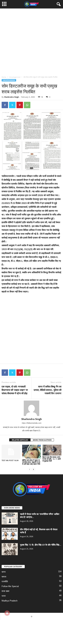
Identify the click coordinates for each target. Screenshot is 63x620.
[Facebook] (5, 105)
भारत (3, 596)
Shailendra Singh (11, 97)
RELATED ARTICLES (20, 440)
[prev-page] (29, 469)
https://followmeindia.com (31, 423)
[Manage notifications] (7, 613)
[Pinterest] (19, 105)
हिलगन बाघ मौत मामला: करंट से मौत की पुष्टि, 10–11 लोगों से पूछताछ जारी (51, 459)
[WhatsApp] (27, 105)
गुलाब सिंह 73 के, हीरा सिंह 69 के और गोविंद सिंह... (40, 544)
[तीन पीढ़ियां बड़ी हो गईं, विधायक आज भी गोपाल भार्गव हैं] (10, 534)
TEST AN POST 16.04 (10, 460)
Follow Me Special (10, 586)
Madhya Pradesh (9, 601)
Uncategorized (14, 77)
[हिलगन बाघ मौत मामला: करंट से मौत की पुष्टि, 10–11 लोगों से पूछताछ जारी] (51, 450)
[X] (12, 105)
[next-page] (33, 469)
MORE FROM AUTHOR (42, 440)
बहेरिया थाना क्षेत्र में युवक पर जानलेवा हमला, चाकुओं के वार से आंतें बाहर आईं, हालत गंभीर (31, 462)
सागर (4, 572)
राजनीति (5, 581)
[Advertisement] (31, 39)
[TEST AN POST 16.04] (11, 452)
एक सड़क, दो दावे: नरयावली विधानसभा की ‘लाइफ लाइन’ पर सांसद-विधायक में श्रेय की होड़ (15, 390)
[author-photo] (31, 408)
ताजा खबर (5, 591)
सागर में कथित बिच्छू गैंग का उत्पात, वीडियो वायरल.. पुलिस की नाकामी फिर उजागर (47, 390)
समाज (4, 577)
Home (4, 77)
